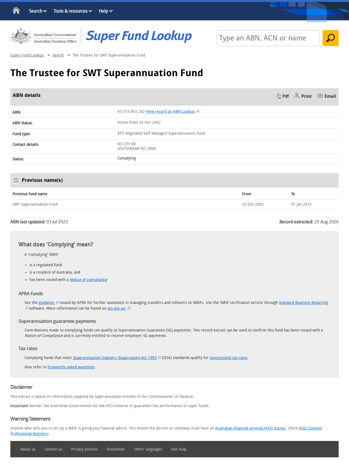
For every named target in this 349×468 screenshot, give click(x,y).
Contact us (53, 449)
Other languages (148, 449)
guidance (47, 302)
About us (27, 449)
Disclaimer (116, 449)
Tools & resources (71, 11)
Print (306, 96)
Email (330, 96)
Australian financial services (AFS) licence (250, 428)
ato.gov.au (116, 308)
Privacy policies (84, 449)
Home (16, 11)
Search (35, 11)
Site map (178, 449)
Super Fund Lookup (27, 55)
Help (103, 11)
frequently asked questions (71, 367)
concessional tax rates (228, 358)
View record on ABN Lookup (170, 111)
